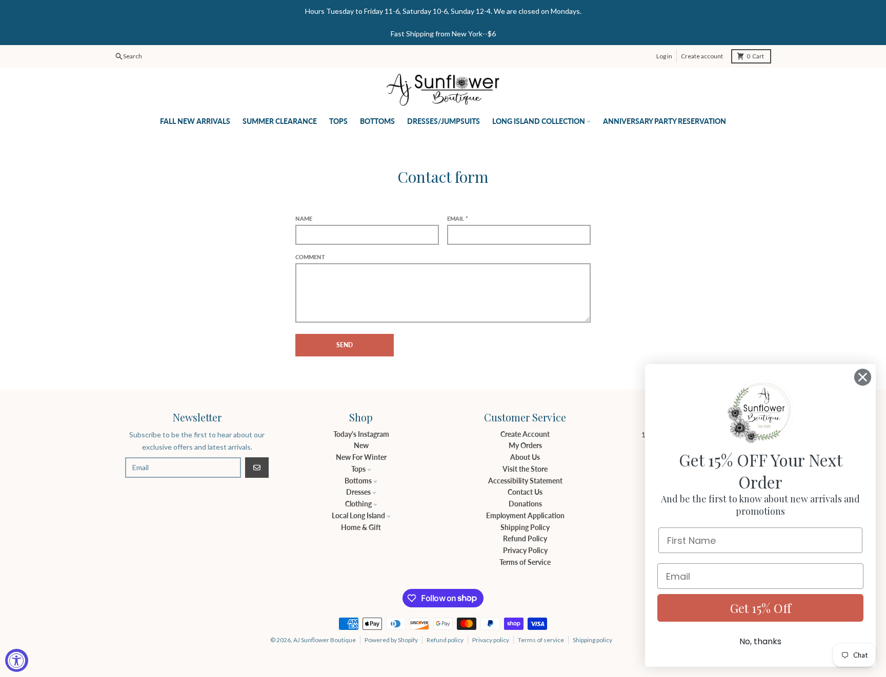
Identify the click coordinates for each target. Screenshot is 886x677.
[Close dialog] (863, 377)
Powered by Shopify (391, 640)
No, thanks (760, 641)
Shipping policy (592, 640)
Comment (310, 256)
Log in (664, 56)
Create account (702, 56)
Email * (457, 218)
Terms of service (541, 640)
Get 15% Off (760, 608)
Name (303, 218)
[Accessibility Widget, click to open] (16, 660)
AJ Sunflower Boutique (324, 640)
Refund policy (445, 640)
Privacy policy (490, 640)
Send (344, 345)
